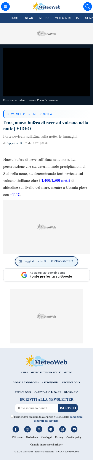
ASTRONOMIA (50, 382)
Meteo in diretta (67, 18)
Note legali (46, 437)
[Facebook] (16, 429)
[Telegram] (51, 429)
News (29, 18)
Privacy (59, 437)
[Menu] (5, 6)
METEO (68, 372)
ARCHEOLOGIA (71, 382)
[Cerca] (87, 6)
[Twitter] (39, 429)
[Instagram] (27, 429)
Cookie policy (73, 437)
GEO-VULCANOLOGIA (26, 382)
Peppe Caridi (14, 143)
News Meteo (16, 114)
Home (15, 18)
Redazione (32, 437)
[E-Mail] (74, 429)
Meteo (43, 18)
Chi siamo (17, 437)
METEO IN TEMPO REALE (46, 372)
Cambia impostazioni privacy (46, 444)
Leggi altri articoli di (49, 261)
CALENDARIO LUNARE (47, 392)
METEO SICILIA (42, 114)
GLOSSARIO (71, 392)
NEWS (24, 372)
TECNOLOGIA (23, 392)
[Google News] (62, 429)
